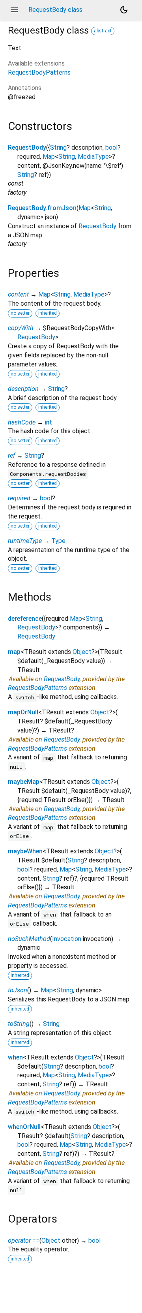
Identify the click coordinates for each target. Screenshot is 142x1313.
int (48, 422)
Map (49, 156)
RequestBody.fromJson (42, 208)
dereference (25, 618)
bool (111, 147)
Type (58, 541)
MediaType (93, 156)
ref (11, 455)
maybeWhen (25, 851)
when (15, 1057)
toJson (17, 990)
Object (82, 652)
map (14, 652)
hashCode (22, 422)
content (18, 294)
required (19, 498)
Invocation (66, 939)
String (58, 147)
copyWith (21, 328)
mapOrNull (23, 712)
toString (19, 1023)
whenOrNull (24, 1127)
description (23, 389)
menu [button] (14, 10)
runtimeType (25, 541)
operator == (23, 1240)
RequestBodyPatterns (39, 72)
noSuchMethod (29, 939)
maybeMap (23, 781)
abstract (103, 31)
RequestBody (27, 147)
